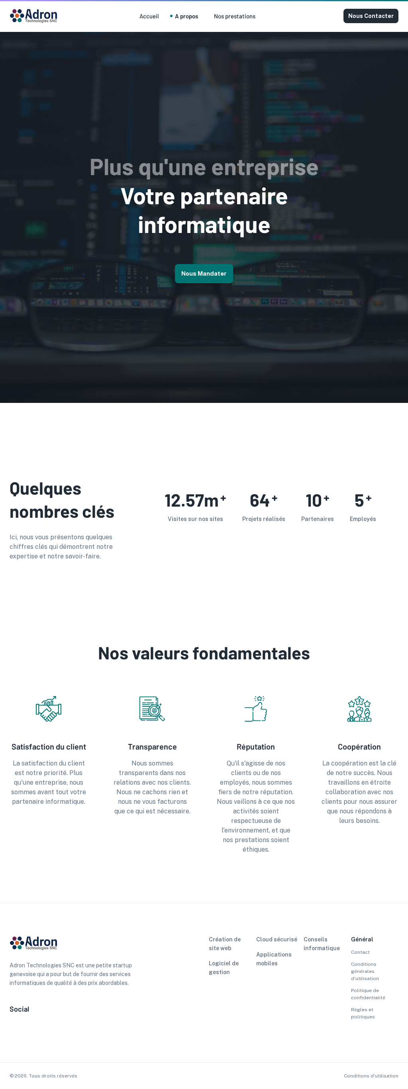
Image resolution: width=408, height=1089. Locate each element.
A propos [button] (186, 16)
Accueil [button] (149, 16)
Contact (360, 952)
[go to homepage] (33, 22)
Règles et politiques (363, 1013)
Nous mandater (204, 273)
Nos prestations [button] (234, 16)
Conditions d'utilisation (371, 1076)
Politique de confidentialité (368, 994)
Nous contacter (371, 16)
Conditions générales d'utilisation (365, 971)
